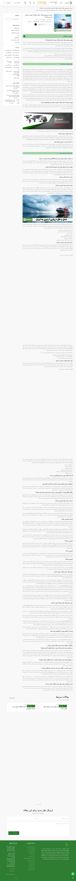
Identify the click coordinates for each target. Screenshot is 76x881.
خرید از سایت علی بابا (30, 846)
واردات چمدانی (16, 77)
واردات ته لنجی (9, 71)
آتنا (47, 19)
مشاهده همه (12, 697)
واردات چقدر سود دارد (15, 39)
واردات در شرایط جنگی (42, 3)
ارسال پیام (15, 832)
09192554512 (12, 871)
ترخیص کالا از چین (16, 50)
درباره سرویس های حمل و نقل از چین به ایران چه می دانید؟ (47, 10)
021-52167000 (12, 868)
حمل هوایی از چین (15, 55)
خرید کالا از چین (16, 65)
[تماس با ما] (73, 878)
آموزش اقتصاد (16, 28)
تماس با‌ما (25, 3)
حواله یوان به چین (63, 153)
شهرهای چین (16, 37)
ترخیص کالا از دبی (8, 50)
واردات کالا (61, 10)
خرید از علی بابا (63, 64)
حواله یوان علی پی (31, 848)
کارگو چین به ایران (8, 67)
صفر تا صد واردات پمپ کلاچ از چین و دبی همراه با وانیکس (23, 707)
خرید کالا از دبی (9, 65)
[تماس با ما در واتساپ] (73, 874)
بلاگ (34, 2)
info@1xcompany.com (10, 874)
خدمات (61, 2)
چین (18, 35)
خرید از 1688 (9, 57)
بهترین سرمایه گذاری (15, 32)
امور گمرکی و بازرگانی (15, 30)
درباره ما (30, 3)
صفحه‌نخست (67, 2)
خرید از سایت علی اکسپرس (29, 858)
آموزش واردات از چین (53, 3)
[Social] (16, 878)
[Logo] (71, 3)
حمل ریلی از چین (16, 52)
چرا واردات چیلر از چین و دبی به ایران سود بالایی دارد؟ (55, 707)
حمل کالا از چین (9, 52)
